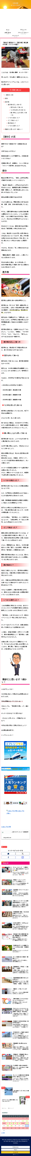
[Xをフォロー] (23, 853)
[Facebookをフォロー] (8, 857)
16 (26, 1123)
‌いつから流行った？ (14, 125)
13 (15, 1123)
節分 (6, 98)
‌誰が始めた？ (12, 123)
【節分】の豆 (9, 95)
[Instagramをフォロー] (23, 857)
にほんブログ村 (6, 827)
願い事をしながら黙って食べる (19, 114)
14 (19, 1123)
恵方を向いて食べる (17, 107)
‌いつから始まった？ (14, 117)
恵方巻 (7, 102)
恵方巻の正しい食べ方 (14, 104)
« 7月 (3, 1133)
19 (11, 1125)
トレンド (5, 846)
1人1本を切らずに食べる (18, 110)
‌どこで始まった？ (13, 120)
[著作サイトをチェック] (8, 853)
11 (7, 1123)
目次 (14, 90)
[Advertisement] (15, 19)
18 (7, 1125)
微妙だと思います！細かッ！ (14, 129)
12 (11, 1123)
